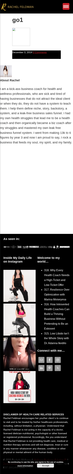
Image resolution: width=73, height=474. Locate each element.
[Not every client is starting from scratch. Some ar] (19, 353)
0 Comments (40, 52)
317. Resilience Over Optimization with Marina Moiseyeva (56, 294)
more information (25, 465)
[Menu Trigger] (66, 6)
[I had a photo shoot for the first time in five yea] (19, 320)
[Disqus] (36, 190)
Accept (45, 465)
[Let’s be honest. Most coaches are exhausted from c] (19, 286)
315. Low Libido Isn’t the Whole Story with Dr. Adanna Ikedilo (56, 338)
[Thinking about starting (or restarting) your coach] (19, 387)
